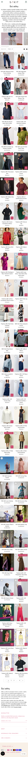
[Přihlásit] (25, 720)
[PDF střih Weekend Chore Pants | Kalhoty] (7, 61)
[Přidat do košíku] (12, 67)
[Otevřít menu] (3, 2)
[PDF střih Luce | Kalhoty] (7, 490)
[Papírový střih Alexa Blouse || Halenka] (7, 612)
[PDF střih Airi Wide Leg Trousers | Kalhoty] (7, 136)
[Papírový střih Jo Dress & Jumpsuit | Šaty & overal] (7, 288)
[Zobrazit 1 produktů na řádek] (24, 49)
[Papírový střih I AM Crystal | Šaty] (7, 388)
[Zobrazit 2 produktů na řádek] (26, 49)
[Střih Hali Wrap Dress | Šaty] (7, 338)
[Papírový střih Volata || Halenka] (7, 662)
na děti (13, 26)
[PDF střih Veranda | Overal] (7, 465)
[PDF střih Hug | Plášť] (7, 562)
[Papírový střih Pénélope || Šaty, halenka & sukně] (7, 261)
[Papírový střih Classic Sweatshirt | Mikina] (7, 211)
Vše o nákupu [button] (5, 738)
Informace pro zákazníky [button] (9, 733)
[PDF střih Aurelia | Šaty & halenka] (7, 514)
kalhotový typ (6, 705)
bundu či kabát (17, 707)
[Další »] (22, 680)
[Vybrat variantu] (26, 319)
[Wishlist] (3, 754)
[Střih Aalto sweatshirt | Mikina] (7, 363)
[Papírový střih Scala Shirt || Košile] (7, 236)
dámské (23, 24)
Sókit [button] (3, 729)
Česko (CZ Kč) (6, 746)
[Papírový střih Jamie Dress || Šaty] (7, 637)
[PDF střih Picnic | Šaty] (7, 539)
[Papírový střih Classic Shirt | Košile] (7, 415)
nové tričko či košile (15, 703)
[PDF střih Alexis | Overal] (7, 587)
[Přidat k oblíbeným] (1, 54)
